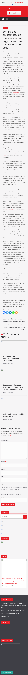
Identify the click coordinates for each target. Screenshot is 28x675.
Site (2, 477)
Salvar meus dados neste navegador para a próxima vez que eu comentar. (14, 488)
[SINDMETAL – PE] (3, 19)
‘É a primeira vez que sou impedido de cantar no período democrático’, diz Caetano (13, 327)
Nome (3, 462)
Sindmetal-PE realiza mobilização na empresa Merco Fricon (11, 358)
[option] (14, 573)
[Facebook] (4, 312)
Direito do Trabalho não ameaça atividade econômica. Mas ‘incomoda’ (14, 320)
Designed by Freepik (4, 669)
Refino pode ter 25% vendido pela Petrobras (13, 415)
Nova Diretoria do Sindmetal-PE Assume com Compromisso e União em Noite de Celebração (13, 581)
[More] (16, 312)
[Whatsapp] (13, 312)
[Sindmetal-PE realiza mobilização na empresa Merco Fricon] (14, 341)
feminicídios (16, 92)
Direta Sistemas (11, 667)
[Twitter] (7, 312)
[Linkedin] (10, 312)
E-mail (3, 469)
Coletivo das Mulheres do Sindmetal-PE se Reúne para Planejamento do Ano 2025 (13, 387)
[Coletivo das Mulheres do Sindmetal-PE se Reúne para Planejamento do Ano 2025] (14, 370)
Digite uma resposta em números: (11, 494)
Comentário (5, 440)
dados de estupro (9, 209)
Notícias (5, 28)
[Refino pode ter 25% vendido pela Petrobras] (14, 399)
